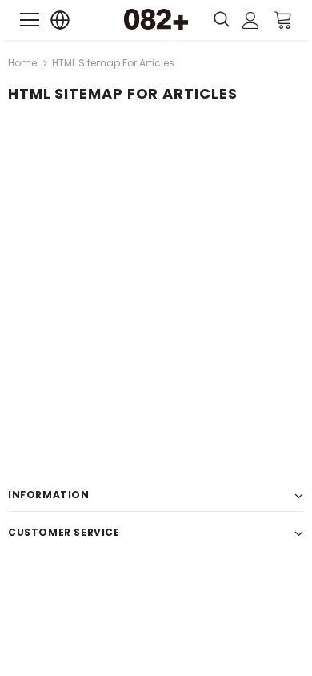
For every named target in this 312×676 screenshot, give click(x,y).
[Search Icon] (222, 20)
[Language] (60, 20)
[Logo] (156, 19)
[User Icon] (250, 20)
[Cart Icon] (283, 19)
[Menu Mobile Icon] (29, 20)
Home (22, 63)
